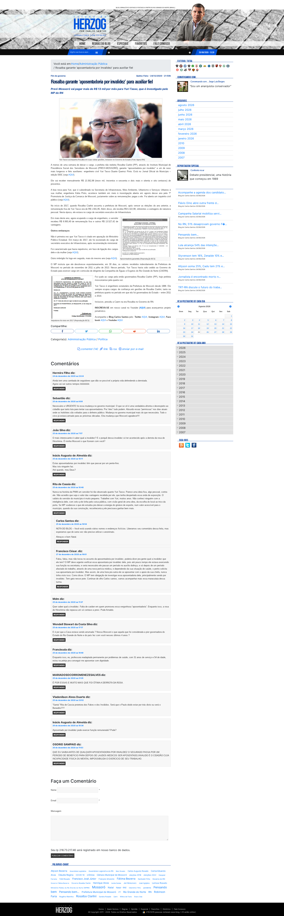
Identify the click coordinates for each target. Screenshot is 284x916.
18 (199, 328)
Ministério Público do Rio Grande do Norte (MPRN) (70, 888)
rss (115, 349)
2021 (182, 370)
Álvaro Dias (138, 897)
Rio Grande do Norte (134, 891)
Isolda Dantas (116, 883)
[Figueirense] (213, 65)
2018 (182, 383)
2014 (182, 401)
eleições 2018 (135, 875)
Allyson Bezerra (59, 871)
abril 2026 (184, 124)
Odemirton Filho (135, 888)
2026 (182, 347)
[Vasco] (197, 69)
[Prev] (178, 306)
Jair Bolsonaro (130, 883)
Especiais (122, 44)
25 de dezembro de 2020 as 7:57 (68, 433)
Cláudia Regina (65, 875)
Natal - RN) (121, 887)
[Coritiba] (200, 65)
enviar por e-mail (132, 349)
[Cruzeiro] (209, 65)
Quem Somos (112, 909)
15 (231, 324)
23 (184, 332)
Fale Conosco (162, 44)
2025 (182, 352)
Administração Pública (93, 63)
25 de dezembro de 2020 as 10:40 (68, 487)
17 (192, 328)
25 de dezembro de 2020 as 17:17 (68, 627)
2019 (182, 379)
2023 (182, 361)
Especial (144, 909)
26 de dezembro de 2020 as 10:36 (68, 725)
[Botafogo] (189, 65)
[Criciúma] (204, 65)
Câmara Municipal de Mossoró (112, 875)
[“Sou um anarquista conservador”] (182, 86)
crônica (90, 875)
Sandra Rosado (105, 897)
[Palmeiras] (181, 69)
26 (208, 332)
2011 (182, 414)
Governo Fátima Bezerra (60, 883)
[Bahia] (185, 65)
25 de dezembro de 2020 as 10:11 (68, 459)
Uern (116, 897)
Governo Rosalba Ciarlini (81, 883)
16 (184, 328)
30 (184, 336)
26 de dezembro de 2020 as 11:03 (68, 747)
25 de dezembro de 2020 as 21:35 (68, 678)
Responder (59, 388)
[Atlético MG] (177, 65)
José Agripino (144, 883)
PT (119, 892)
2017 (182, 387)
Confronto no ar (197, 170)
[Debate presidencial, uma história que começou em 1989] (182, 175)
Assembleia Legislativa (78, 871)
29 (231, 332)
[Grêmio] (227, 65)
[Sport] (193, 69)
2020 (182, 374)
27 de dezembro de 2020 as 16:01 (71, 554)
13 (215, 324)
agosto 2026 (186, 105)
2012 (182, 410)
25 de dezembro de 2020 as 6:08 (68, 401)
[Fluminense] (220, 65)
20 (215, 328)
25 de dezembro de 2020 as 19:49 (68, 653)
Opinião (134, 909)
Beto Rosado (120, 871)
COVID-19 (80, 875)
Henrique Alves (101, 883)
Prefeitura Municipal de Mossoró (99, 892)
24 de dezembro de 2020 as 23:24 (68, 376)
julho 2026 (184, 109)
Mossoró (98, 887)
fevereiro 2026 (187, 133)
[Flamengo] (216, 65)
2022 (182, 365)
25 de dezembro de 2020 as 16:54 (71, 524)
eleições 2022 (150, 875)
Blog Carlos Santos (90, 26)
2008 (181, 152)
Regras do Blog (101, 44)
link (106, 349)
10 (192, 324)
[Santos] (185, 69)
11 (199, 324)
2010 (181, 143)
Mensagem (56, 811)
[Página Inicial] (64, 909)
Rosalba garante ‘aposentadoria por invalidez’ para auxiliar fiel (102, 82)
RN (150, 892)
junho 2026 (185, 114)
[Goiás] (224, 65)
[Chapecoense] (192, 65)
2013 (182, 405)
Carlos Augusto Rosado (138, 871)
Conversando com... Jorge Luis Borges (207, 81)
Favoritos (141, 44)
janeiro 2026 (186, 138)
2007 (181, 157)
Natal (111, 887)
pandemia (147, 888)
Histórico (167, 909)
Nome (53, 790)
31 (192, 336)
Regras (125, 909)
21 (223, 328)
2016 (182, 392)
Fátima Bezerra (126, 878)
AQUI (71, 174)
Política (102, 339)
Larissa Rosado (159, 883)
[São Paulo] (189, 69)
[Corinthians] (196, 65)
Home (82, 44)
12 (208, 324)
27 (215, 332)
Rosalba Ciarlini (86, 896)
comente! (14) (89, 349)
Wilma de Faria (126, 897)
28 (223, 332)
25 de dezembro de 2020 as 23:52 (68, 700)
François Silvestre (106, 879)
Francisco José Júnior (84, 878)
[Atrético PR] (180, 65)
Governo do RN (159, 879)
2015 (182, 396)
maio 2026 (185, 119)
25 (199, 332)
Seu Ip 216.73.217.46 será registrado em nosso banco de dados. (90, 850)
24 (192, 332)
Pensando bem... (69, 891)
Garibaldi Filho (144, 879)
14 (223, 324)
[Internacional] (177, 69)
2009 (181, 148)
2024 (182, 356)
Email (53, 800)
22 (231, 328)
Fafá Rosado (64, 879)
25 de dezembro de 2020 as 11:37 (68, 602)
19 (208, 328)
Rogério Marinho (66, 896)
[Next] (230, 306)
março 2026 (185, 129)
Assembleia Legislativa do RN (101, 871)
